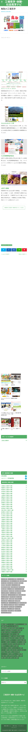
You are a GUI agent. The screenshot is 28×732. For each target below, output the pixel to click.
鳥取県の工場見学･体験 (6, 547)
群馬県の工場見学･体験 (6, 502)
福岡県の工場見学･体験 (6, 558)
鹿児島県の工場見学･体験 (7, 569)
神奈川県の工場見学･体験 (7, 510)
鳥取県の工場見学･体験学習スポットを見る (14, 207)
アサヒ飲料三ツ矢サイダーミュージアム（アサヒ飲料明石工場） (5, 414)
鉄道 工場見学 (18, 596)
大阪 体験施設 (17, 600)
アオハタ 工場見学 (4, 602)
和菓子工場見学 (4, 594)
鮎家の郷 (13, 384)
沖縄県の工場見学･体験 (6, 571)
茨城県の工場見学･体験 (6, 499)
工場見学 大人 (21, 636)
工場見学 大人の (18, 610)
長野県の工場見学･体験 (6, 521)
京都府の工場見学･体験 (6, 536)
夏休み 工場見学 (18, 590)
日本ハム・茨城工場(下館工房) (16, 413)
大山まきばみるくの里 (7, 123)
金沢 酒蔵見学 (11, 598)
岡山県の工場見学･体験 (6, 541)
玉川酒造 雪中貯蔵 (4, 590)
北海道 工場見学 (22, 640)
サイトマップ (14, 727)
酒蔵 (2, 604)
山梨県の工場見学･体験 (6, 519)
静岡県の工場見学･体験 (6, 525)
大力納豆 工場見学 (4, 655)
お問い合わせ (15, 725)
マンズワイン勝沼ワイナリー (16, 429)
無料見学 (12, 653)
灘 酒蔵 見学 (12, 630)
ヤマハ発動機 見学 (4, 598)
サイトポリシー (21, 725)
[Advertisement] (14, 56)
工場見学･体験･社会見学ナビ (14, 3)
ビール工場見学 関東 (5, 596)
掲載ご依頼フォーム (7, 725)
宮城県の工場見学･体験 (6, 493)
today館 (16, 604)
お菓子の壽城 (5, 188)
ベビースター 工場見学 (12, 624)
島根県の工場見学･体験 (6, 549)
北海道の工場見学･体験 (6, 485)
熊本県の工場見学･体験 (6, 568)
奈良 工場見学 (3, 608)
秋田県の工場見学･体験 (6, 489)
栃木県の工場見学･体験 (6, 500)
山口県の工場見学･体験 (6, 545)
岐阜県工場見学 (12, 596)
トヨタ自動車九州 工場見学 (9, 604)
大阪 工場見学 (11, 590)
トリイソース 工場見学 (5, 653)
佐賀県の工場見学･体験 (6, 560)
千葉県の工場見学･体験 (6, 504)
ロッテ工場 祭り (11, 600)
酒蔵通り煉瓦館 (14, 398)
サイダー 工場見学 (10, 608)
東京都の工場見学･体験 (6, 508)
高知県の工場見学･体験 (6, 553)
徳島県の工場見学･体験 (6, 555)
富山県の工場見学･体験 (6, 513)
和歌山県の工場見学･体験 (7, 538)
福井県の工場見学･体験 (6, 517)
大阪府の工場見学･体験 (6, 532)
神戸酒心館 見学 (4, 610)
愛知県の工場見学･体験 (6, 527)
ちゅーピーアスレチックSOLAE (5, 399)
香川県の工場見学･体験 (6, 551)
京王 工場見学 (17, 608)
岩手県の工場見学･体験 (6, 491)
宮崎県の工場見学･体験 (6, 566)
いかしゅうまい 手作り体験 (6, 612)
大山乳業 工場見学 (22, 594)
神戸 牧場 (19, 592)
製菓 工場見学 (11, 606)
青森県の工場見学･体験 (6, 487)
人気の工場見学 (5, 440)
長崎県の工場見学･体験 (6, 562)
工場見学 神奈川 (4, 626)
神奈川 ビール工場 (18, 606)
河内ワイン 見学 (21, 604)
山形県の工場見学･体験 (6, 495)
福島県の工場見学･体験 (6, 497)
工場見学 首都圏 (11, 610)
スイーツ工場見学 (10, 588)
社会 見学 (23, 590)
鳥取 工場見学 (3, 588)
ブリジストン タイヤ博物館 (14, 602)
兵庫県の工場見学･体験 (6, 540)
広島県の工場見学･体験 (6, 543)
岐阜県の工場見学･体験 (6, 523)
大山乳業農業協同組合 (7, 156)
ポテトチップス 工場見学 (19, 588)
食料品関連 (4, 476)
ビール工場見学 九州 (5, 592)
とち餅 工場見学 (4, 600)
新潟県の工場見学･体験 (6, 512)
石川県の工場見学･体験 (6, 515)
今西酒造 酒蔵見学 (20, 638)
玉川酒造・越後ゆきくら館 (5, 429)
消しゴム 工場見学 (13, 592)
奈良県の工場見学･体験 (6, 534)
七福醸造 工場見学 (4, 606)
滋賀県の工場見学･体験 (6, 530)
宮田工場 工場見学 (23, 602)
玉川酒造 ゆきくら (18, 598)
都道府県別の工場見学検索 (7, 245)
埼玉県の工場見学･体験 (6, 506)
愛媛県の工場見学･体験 (6, 556)
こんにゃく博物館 (4, 384)
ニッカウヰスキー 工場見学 (13, 594)
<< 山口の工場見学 (5, 254)
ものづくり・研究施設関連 (7, 478)
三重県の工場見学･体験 (6, 528)
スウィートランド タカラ (8, 88)
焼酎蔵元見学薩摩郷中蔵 (5, 628)
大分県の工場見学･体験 (6, 564)
